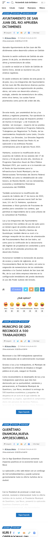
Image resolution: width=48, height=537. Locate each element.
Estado (7, 13)
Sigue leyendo (24, 412)
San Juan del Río (29, 13)
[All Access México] (9, 2)
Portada (16, 13)
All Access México (10, 38)
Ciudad (6, 321)
